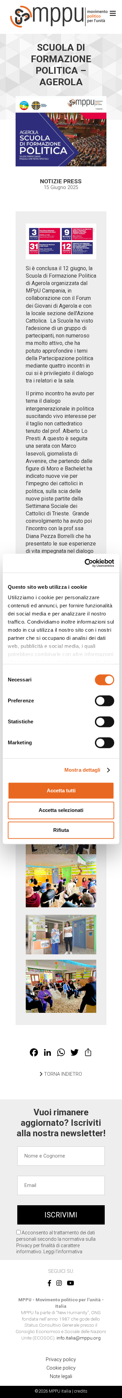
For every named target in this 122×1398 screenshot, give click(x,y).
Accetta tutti (61, 790)
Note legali (61, 1376)
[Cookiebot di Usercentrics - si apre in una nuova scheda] (86, 563)
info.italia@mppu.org (79, 1338)
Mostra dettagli (82, 770)
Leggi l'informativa (62, 1251)
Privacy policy (61, 1359)
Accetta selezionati (61, 810)
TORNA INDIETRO (62, 1074)
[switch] (104, 700)
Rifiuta (61, 830)
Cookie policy (61, 1368)
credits (80, 1391)
